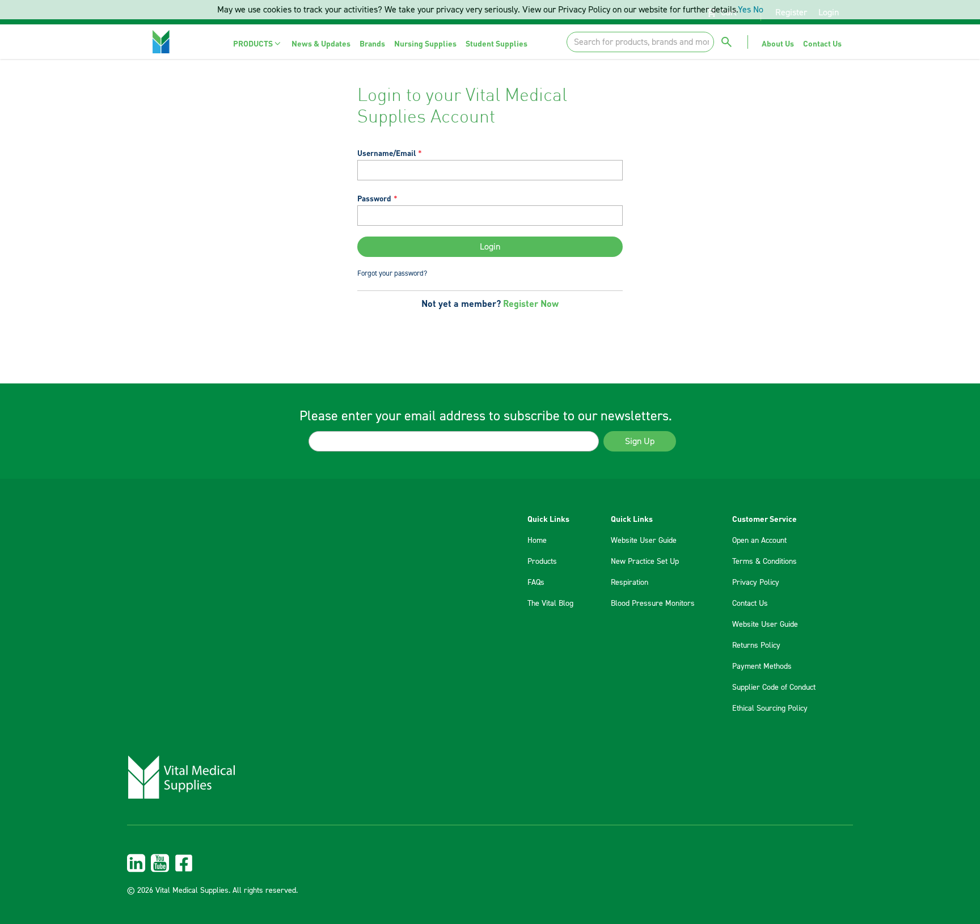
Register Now (531, 303)
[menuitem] (258, 43)
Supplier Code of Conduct (774, 687)
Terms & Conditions (764, 561)
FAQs (535, 582)
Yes (744, 9)
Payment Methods (762, 666)
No (758, 9)
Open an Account (759, 540)
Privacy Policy (755, 582)
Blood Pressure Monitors (653, 603)
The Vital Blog (550, 603)
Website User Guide (644, 540)
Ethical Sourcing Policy (770, 708)
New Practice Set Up (645, 561)
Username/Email (386, 153)
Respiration (629, 582)
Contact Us (750, 603)
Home (537, 540)
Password (374, 198)
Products (542, 561)
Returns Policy (756, 645)
